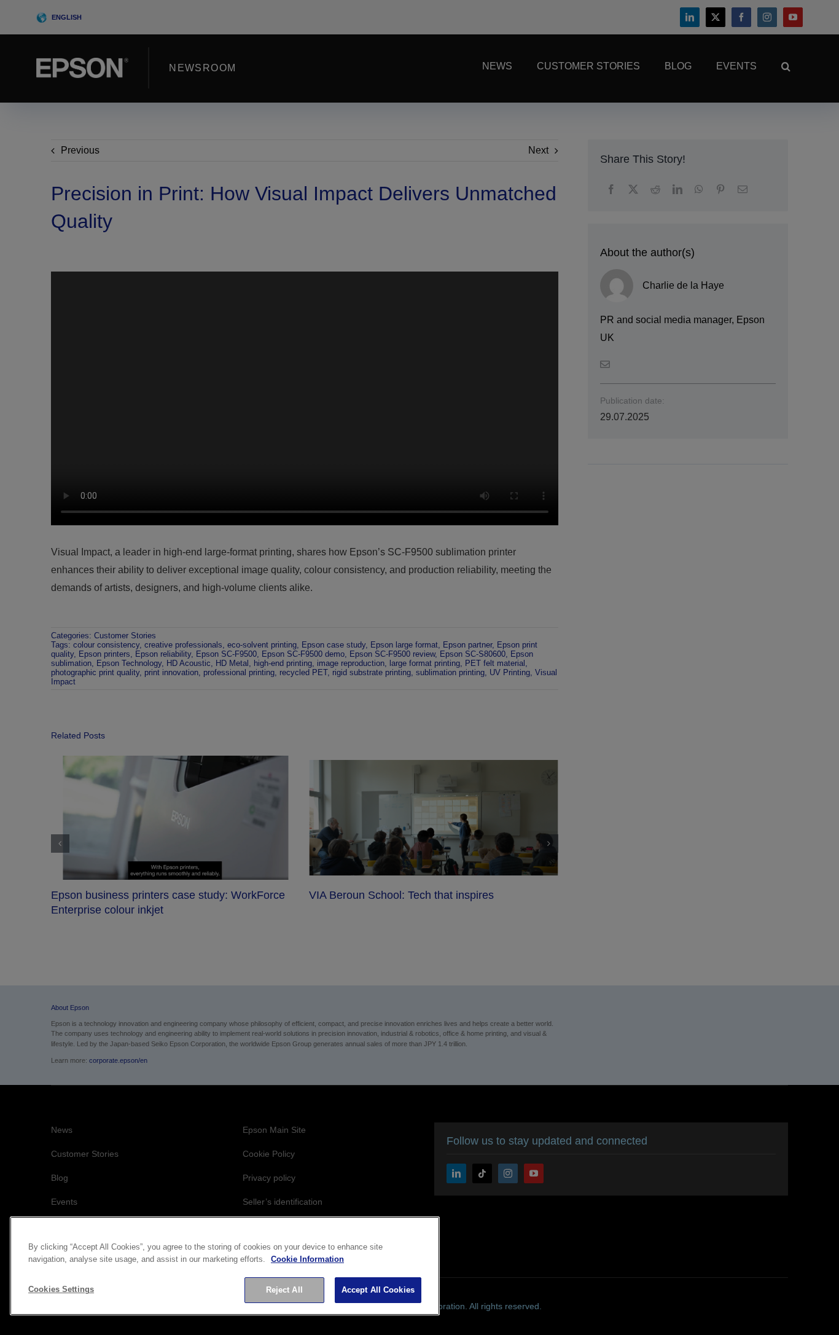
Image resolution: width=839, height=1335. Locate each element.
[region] (225, 1265)
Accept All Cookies (378, 1289)
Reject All (284, 1289)
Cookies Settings (61, 1289)
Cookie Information (307, 1259)
